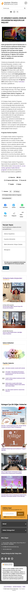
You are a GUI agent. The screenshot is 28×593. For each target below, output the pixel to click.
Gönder (6, 268)
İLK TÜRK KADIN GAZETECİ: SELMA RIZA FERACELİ (14, 390)
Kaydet (12, 184)
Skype (5, 215)
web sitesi (21, 81)
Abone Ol (20, 513)
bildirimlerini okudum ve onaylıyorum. (14, 517)
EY (10, 191)
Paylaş (19, 184)
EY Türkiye (16, 191)
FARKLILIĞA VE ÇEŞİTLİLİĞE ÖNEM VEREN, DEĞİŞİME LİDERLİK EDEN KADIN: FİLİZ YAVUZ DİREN (15, 385)
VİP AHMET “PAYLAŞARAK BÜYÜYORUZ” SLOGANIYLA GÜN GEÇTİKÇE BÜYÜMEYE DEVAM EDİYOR (14, 373)
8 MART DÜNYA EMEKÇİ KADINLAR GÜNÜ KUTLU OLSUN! (15, 379)
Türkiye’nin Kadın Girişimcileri (12, 278)
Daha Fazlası (21, 215)
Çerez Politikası (8, 586)
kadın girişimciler (6, 198)
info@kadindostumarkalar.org (11, 546)
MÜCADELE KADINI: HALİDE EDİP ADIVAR (15, 368)
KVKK (24, 586)
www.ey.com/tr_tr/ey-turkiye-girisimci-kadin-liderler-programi (13, 167)
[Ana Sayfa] (9, 5)
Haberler (12, 177)
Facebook (5, 207)
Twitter (14, 207)
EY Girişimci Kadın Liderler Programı (11, 195)
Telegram (14, 215)
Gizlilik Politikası (17, 586)
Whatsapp (22, 207)
